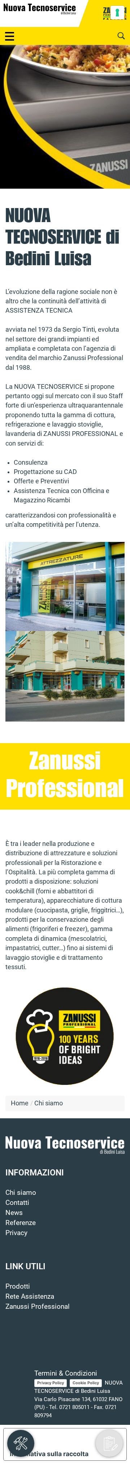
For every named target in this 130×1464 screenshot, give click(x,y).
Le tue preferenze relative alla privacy (72, 1438)
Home (20, 1103)
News (14, 1213)
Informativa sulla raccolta (49, 1454)
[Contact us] (109, 1443)
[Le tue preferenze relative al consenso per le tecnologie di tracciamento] (117, 12)
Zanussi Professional (37, 1307)
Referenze (20, 1223)
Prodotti (17, 1286)
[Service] (20, 1443)
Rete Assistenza (29, 1296)
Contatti (17, 1203)
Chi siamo (20, 1193)
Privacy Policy (50, 1382)
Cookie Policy (86, 1382)
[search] (121, 36)
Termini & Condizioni (65, 1373)
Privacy (16, 1233)
